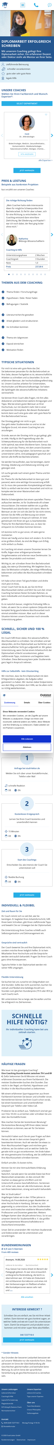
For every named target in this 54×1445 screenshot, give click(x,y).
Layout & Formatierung (10, 1400)
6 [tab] (29, 274)
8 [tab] (37, 274)
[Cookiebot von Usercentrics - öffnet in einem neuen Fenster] (40, 695)
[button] (49, 5)
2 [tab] (13, 274)
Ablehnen (27, 747)
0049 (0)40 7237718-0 (11, 1423)
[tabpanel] (27, 234)
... (11, 1290)
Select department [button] (27, 103)
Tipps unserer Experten (35, 1396)
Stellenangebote (32, 1413)
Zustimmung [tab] (9, 702)
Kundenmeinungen (8, 1440)
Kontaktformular (9, 1426)
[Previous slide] (2, 135)
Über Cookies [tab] (44, 702)
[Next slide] (52, 135)
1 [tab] (9, 274)
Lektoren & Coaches (34, 1393)
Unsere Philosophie (34, 1410)
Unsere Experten (34, 1389)
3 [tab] (17, 274)
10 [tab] (45, 274)
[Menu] (22, 5)
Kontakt (5, 1419)
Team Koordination (33, 1406)
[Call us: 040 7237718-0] (36, 5)
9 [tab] (41, 274)
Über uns (31, 1402)
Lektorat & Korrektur (9, 1393)
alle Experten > (45, 160)
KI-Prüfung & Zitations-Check (11, 1407)
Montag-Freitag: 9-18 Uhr (31, 1423)
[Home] (5, 5)
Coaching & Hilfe (7, 1396)
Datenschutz (21, 1440)
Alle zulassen (27, 739)
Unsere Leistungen (10, 1389)
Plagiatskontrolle (7, 1403)
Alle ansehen (27, 1297)
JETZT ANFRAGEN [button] (27, 170)
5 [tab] (25, 274)
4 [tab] (21, 274)
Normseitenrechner (8, 1411)
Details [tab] (27, 702)
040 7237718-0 (27, 1334)
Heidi (27, 134)
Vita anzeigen (27, 154)
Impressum (31, 1440)
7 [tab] (33, 274)
